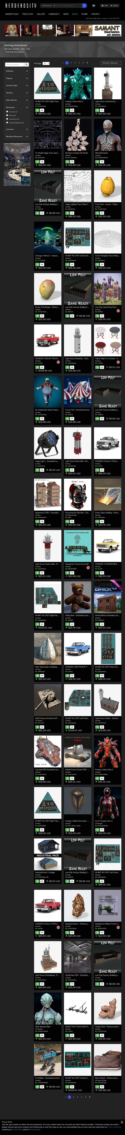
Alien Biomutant (101, 153)
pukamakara (42, 106)
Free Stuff (27, 14)
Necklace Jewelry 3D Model (76, 153)
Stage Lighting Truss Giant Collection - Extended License (87, 204)
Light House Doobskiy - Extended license (81, 358)
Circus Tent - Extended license (77, 410)
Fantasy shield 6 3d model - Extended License (83, 821)
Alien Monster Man (42, 1027)
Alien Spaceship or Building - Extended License (54, 667)
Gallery (41, 14)
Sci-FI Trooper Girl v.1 (104, 821)
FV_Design (41, 260)
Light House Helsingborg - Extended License (53, 975)
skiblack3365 (72, 569)
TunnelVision (102, 209)
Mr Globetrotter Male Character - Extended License (55, 410)
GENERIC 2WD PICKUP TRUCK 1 (79, 667)
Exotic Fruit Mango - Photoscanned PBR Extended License (58, 307)
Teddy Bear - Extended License (77, 615)
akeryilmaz (41, 157)
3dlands (40, 209)
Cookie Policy (17, 1129)
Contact (95, 14)
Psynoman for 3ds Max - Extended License (82, 513)
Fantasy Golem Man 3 (74, 101)
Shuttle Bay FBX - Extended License (79, 975)
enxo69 (100, 363)
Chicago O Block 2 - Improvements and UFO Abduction (57, 256)
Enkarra (70, 414)
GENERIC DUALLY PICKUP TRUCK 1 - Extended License (59, 924)
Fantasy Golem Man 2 (104, 770)
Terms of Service (114, 1127)
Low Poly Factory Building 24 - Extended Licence (54, 204)
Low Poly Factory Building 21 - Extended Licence (84, 872)
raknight (70, 620)
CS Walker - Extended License (47, 1078)
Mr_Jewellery (72, 157)
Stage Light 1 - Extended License (48, 461)
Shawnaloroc (42, 517)
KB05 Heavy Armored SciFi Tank (48, 718)
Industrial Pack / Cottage (45, 872)
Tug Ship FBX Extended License (48, 770)
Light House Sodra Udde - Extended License (53, 564)
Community (54, 14)
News (65, 14)
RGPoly (100, 312)
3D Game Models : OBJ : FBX (17, 49)
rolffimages (101, 517)
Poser (85, 14)
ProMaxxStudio (73, 106)
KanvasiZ (41, 723)
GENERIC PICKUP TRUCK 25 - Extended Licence (55, 358)
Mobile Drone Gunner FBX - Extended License (83, 770)
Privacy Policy (35, 1129)
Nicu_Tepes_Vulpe (74, 826)
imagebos (101, 620)
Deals (75, 14)
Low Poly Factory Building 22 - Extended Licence (84, 307)
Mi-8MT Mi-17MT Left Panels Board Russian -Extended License (90, 718)
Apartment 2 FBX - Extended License (50, 513)
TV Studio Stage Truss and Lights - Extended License (56, 153)
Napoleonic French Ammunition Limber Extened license (87, 564)
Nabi (69, 517)
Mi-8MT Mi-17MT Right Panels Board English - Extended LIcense (61, 615)
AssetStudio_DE (43, 877)
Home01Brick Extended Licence (108, 615)
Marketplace (12, 14)
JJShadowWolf (43, 1083)
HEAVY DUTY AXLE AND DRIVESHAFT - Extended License (89, 1027)
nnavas (40, 363)
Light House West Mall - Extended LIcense (82, 461)
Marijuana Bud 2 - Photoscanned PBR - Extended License (88, 924)
